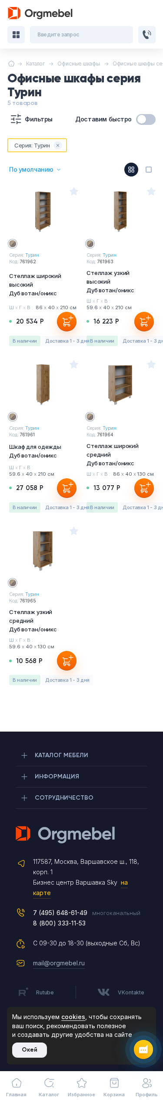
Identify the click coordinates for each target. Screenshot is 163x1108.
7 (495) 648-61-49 (60, 912)
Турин (32, 255)
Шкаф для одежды (35, 451)
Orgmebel (81, 834)
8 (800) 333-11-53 (59, 923)
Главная (16, 1095)
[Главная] (11, 63)
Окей (29, 1049)
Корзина (113, 1095)
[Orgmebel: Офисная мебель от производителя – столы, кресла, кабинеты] (40, 13)
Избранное (81, 1095)
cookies (73, 1016)
